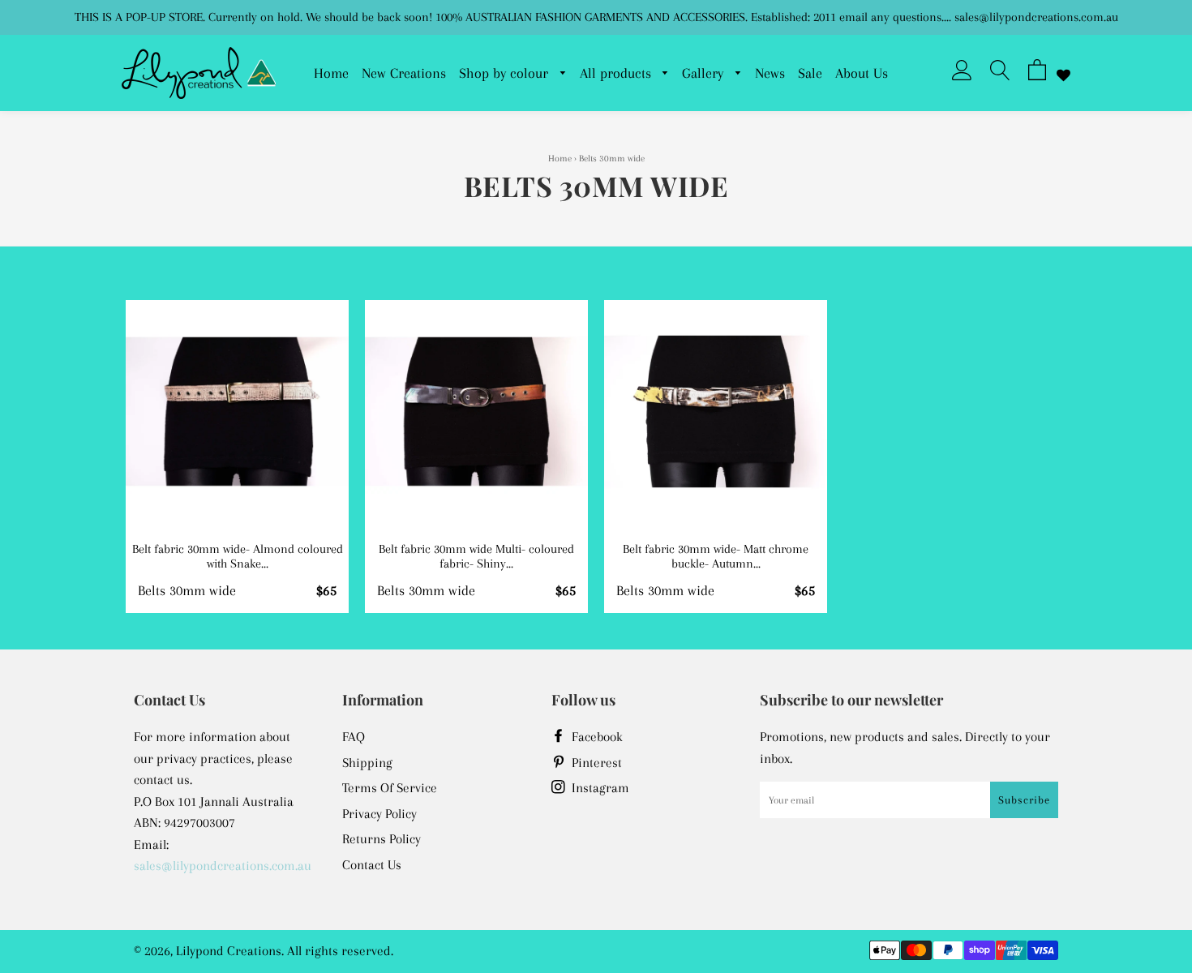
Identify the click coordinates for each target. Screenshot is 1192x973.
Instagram (598, 787)
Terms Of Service (389, 787)
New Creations (404, 73)
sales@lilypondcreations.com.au (222, 865)
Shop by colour (505, 73)
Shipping (367, 762)
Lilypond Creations (228, 950)
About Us (861, 73)
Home (331, 73)
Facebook (595, 736)
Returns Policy (381, 839)
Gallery (704, 73)
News (770, 73)
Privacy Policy (379, 813)
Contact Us (371, 864)
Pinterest (595, 762)
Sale (810, 73)
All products (617, 73)
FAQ (353, 736)
